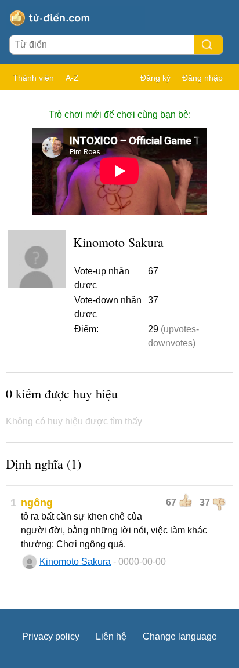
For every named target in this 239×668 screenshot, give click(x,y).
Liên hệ (111, 636)
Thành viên (33, 77)
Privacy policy (50, 636)
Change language (180, 636)
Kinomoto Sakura (75, 562)
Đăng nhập (202, 77)
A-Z (72, 77)
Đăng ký (155, 77)
